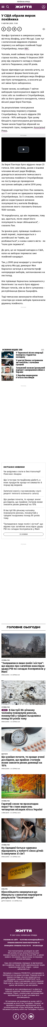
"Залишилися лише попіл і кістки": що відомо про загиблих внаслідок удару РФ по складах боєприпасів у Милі (23, 526)
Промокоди (38, 945)
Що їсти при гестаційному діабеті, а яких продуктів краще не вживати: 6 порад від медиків (22, 482)
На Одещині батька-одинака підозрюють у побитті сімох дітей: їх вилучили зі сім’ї (22, 850)
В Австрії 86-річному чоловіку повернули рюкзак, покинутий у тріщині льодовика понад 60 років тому (21, 514)
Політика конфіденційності (32, 940)
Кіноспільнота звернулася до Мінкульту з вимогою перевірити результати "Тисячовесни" (21, 894)
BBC (26, 48)
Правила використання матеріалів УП (23, 943)
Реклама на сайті (10, 940)
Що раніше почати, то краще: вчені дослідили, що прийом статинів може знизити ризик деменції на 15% (23, 502)
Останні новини (14, 467)
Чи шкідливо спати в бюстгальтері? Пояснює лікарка (22, 472)
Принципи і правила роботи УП (17, 945)
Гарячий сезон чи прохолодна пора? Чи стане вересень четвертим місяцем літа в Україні (21, 806)
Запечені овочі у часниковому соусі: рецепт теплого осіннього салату (22, 492)
